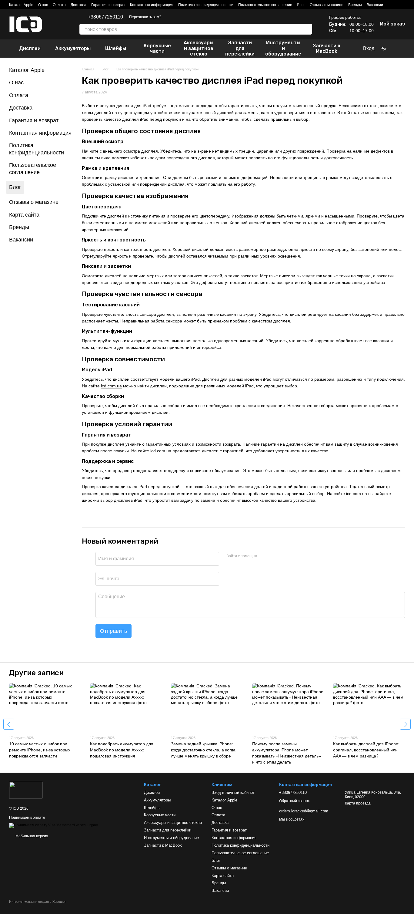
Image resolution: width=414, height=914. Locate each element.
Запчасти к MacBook (326, 48)
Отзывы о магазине (326, 5)
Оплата (59, 5)
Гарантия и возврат (108, 5)
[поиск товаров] (307, 29)
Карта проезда (358, 803)
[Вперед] (405, 724)
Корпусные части (157, 48)
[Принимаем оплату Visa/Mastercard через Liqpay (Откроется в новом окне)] (53, 825)
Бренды (355, 5)
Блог (301, 5)
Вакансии (375, 5)
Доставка (78, 5)
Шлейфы (115, 48)
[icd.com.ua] (25, 790)
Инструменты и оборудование (283, 48)
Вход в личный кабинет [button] (233, 792)
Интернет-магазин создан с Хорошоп (37, 901)
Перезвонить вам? (145, 17)
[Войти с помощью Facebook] (263, 556)
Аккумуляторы (73, 48)
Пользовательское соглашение (265, 5)
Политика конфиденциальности (205, 5)
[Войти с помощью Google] (273, 556)
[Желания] (402, 49)
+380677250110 (105, 17)
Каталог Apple (21, 5)
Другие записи (36, 673)
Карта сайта (24, 215)
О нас (43, 5)
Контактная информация (151, 5)
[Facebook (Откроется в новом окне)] (184, 17)
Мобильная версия (31, 836)
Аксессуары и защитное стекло (198, 48)
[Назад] (8, 724)
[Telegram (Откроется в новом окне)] (169, 17)
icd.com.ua (111, 385)
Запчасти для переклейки (240, 48)
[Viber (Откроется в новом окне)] (177, 17)
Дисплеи (30, 48)
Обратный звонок (294, 801)
